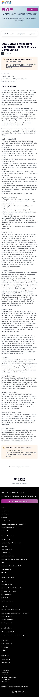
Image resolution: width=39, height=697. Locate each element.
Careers (3, 531)
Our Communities (6, 594)
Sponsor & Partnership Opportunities (12, 588)
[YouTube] (19, 691)
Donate (3, 581)
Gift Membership (6, 601)
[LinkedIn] (11, 9)
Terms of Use (5, 673)
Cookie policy (23, 483)
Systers (3, 598)
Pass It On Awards (6, 632)
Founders (4, 546)
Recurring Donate (6, 584)
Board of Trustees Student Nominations (12, 524)
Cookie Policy (5, 675)
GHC (2, 572)
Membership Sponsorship (8, 591)
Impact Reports (5, 616)
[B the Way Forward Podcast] (26, 691)
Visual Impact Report (7, 620)
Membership (5, 553)
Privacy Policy (5, 670)
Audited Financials (6, 527)
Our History (4, 514)
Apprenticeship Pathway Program (10, 543)
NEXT (3, 563)
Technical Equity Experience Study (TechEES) (14, 613)
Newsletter (4, 662)
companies (21, 34)
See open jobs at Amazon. (14, 61)
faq (32, 9)
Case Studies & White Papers (9, 610)
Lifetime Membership (7, 556)
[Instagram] (3, 9)
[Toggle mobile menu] (35, 2)
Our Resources (5, 644)
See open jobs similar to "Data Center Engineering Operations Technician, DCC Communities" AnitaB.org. (21, 65)
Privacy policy (15, 483)
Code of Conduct (6, 679)
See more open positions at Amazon (19, 467)
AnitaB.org (24, 687)
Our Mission (4, 511)
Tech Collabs (5, 569)
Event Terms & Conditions (8, 677)
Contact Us (4, 659)
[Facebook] (7, 9)
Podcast (3, 650)
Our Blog (4, 647)
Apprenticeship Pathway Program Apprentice (14, 559)
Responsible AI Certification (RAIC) (11, 566)
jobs (12, 34)
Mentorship (4, 539)
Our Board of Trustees (7, 521)
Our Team (4, 518)
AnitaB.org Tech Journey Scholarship (12, 635)
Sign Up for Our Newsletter (18, 501)
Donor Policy (5, 681)
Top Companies (5, 623)
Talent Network (5, 549)
